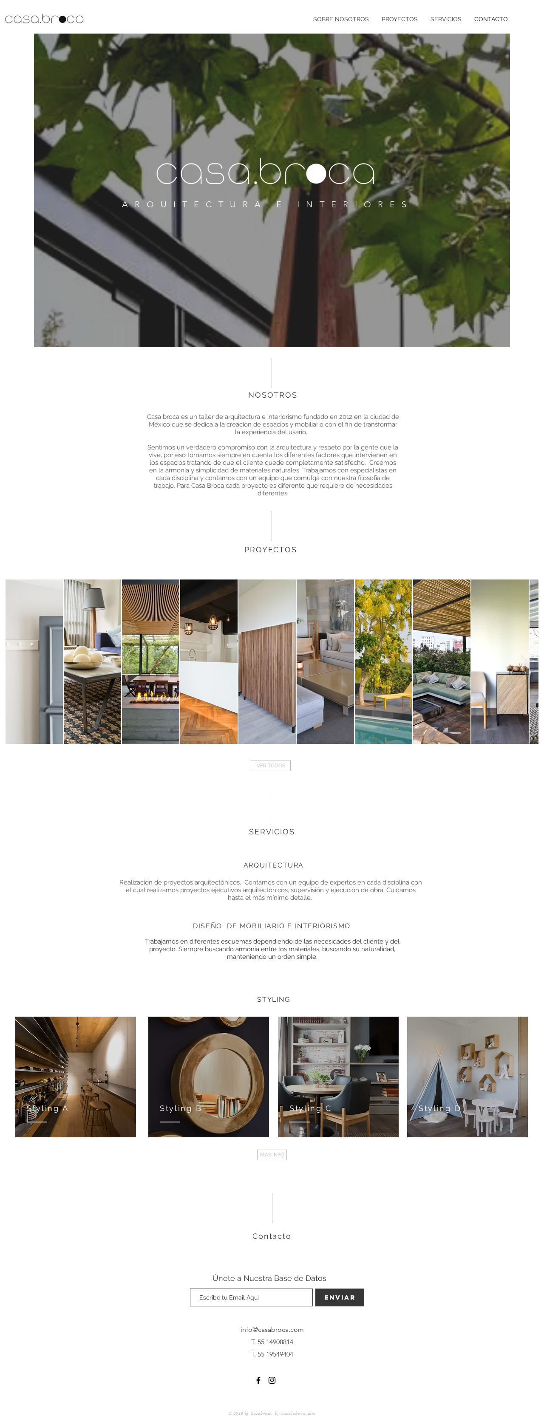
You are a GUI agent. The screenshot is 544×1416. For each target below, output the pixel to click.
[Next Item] (524, 662)
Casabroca (261, 1413)
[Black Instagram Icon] (272, 1380)
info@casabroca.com (272, 1330)
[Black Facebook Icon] (258, 1380)
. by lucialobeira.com (294, 1413)
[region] (75, 1077)
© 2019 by (240, 1413)
